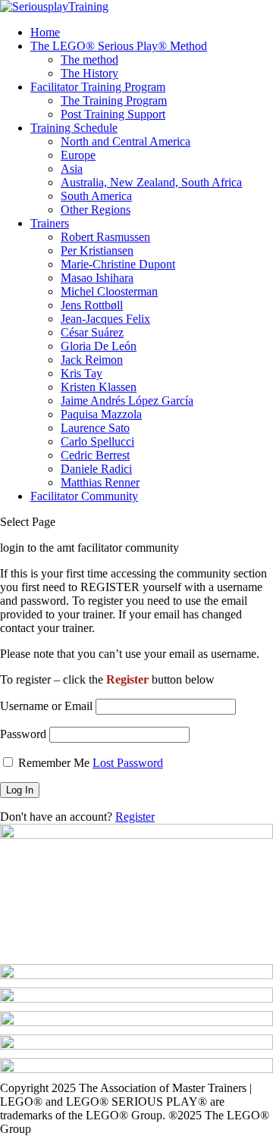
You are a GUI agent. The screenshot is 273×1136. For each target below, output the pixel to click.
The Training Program (114, 100)
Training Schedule (74, 127)
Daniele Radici (96, 468)
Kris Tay (81, 373)
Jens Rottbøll (92, 305)
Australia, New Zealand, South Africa (151, 182)
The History (89, 73)
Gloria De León (98, 346)
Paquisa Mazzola (101, 414)
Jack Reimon (92, 359)
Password (23, 734)
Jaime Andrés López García (127, 400)
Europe (78, 155)
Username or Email (46, 705)
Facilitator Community (84, 496)
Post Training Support (113, 114)
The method (89, 59)
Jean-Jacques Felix (105, 318)
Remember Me (53, 762)
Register (135, 816)
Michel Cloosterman (109, 291)
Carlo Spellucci (97, 441)
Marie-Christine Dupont (118, 264)
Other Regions (95, 209)
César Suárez (92, 332)
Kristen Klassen (98, 386)
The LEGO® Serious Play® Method (118, 45)
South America (96, 195)
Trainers (49, 223)
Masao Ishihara (97, 277)
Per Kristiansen (97, 250)
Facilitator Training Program (97, 86)
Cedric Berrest (95, 455)
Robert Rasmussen (105, 236)
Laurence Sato (95, 427)
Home (45, 32)
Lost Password (128, 762)
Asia (72, 168)
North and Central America (125, 141)
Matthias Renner (100, 482)
